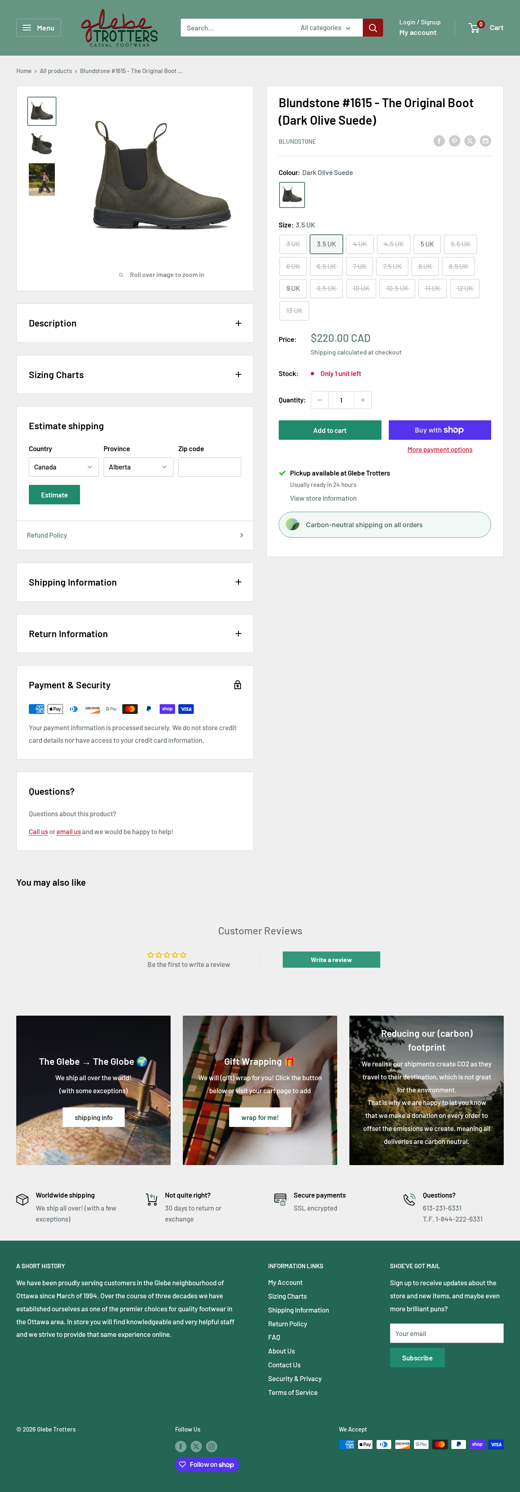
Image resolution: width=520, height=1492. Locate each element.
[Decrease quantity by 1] (319, 400)
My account (418, 32)
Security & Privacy (295, 1378)
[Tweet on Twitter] (470, 140)
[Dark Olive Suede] (292, 195)
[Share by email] (485, 140)
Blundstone (297, 141)
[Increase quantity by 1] (362, 400)
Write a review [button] (331, 959)
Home (24, 70)
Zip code (191, 448)
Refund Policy (47, 535)
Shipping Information (298, 1310)
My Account (285, 1282)
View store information (323, 497)
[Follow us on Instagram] (211, 1446)
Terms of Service (293, 1392)
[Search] (373, 28)
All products (56, 70)
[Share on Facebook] (439, 140)
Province (117, 448)
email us (68, 831)
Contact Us (284, 1364)
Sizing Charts (287, 1296)
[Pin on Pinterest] (454, 140)
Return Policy (287, 1323)
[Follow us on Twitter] (196, 1446)
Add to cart (330, 430)
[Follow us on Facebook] (180, 1446)
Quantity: (292, 400)
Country (40, 448)
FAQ (274, 1337)
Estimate (54, 495)
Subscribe (417, 1358)
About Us (281, 1351)
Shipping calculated (339, 351)
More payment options (439, 449)
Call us (38, 831)
